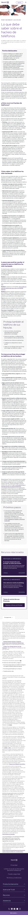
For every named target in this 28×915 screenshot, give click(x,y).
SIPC (10, 747)
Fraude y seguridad (14, 874)
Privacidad (14, 865)
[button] (14, 884)
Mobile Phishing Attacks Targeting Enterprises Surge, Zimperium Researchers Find (13, 643)
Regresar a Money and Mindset (14, 605)
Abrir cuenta (13, 913)
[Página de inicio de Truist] (5, 2)
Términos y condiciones (14, 877)
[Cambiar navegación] (26, 2)
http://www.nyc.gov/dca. (8, 834)
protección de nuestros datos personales (11, 90)
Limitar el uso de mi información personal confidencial (14, 869)
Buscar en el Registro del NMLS (17, 763)
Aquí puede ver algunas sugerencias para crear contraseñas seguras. (14, 288)
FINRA (10, 724)
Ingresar (20, 3)
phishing (19, 123)
